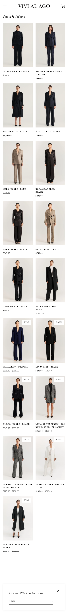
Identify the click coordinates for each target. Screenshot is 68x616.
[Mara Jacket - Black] (50, 105)
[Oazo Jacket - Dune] (50, 223)
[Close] (59, 589)
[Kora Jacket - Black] (18, 223)
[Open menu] (8, 6)
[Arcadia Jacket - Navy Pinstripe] (50, 45)
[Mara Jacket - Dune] (18, 163)
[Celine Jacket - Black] (18, 45)
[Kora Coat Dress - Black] (50, 163)
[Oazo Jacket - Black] (18, 280)
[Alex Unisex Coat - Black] (50, 280)
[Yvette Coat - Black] (18, 105)
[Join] (48, 601)
